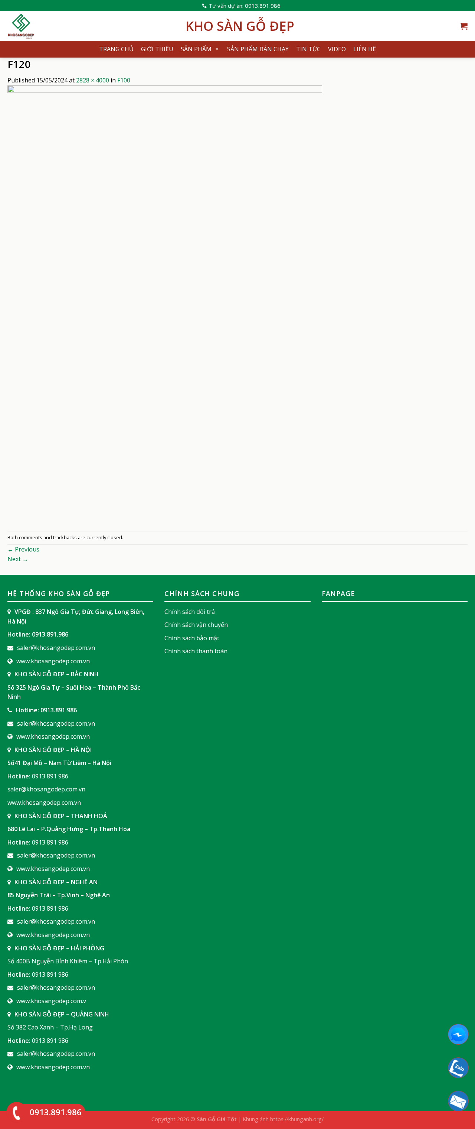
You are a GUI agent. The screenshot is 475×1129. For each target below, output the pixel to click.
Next (17, 559)
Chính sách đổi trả (189, 612)
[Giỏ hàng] (464, 26)
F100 (123, 80)
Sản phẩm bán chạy (258, 49)
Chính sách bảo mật (191, 638)
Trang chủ (116, 49)
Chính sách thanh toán (195, 651)
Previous (23, 549)
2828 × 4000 (92, 80)
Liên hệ (364, 49)
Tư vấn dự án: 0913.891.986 (245, 5)
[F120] (164, 307)
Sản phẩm (196, 49)
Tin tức (308, 49)
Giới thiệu (157, 49)
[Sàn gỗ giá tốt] (90, 26)
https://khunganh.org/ (297, 1119)
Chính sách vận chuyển (196, 625)
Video (337, 49)
